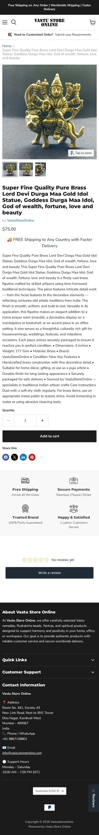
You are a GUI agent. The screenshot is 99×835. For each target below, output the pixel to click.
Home (7, 46)
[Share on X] (14, 457)
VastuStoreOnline (20, 220)
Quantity (8, 410)
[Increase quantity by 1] (42, 420)
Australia (47, 791)
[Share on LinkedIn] (23, 457)
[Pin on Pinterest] (32, 457)
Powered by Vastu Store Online (50, 827)
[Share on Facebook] (5, 457)
